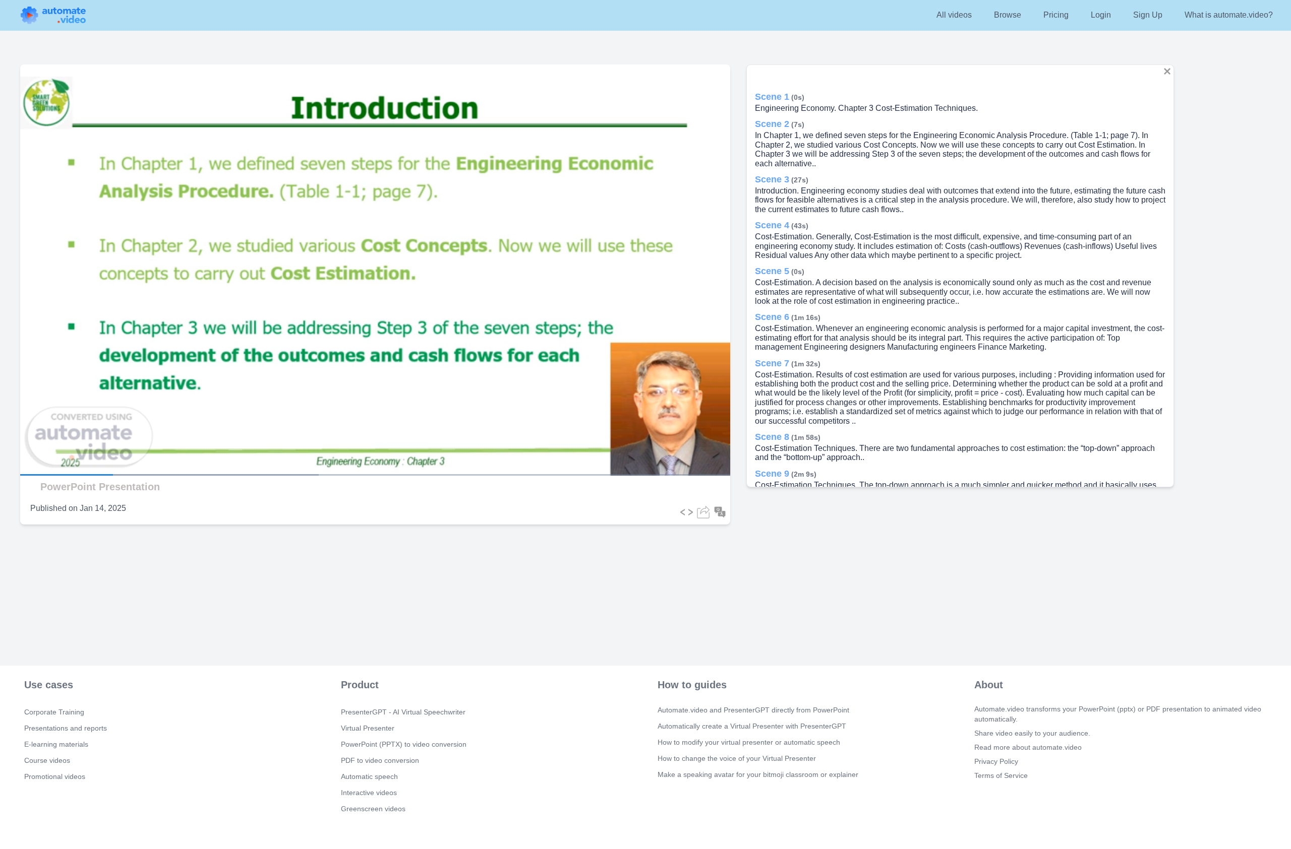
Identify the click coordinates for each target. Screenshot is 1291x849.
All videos (954, 15)
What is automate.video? (1229, 15)
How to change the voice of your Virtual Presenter (737, 758)
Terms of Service (1001, 775)
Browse (1007, 15)
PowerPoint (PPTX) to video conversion (403, 744)
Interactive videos (369, 793)
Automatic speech (369, 776)
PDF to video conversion (380, 760)
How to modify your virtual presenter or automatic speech (749, 742)
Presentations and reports (65, 728)
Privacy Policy (996, 761)
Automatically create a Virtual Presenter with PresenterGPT (752, 726)
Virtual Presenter (367, 728)
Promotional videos (54, 776)
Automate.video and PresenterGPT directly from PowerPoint (753, 710)
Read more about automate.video (1028, 747)
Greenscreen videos (373, 809)
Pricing (1056, 15)
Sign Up (1147, 15)
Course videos (47, 760)
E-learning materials (56, 744)
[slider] (55, 446)
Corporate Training (54, 712)
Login (1101, 15)
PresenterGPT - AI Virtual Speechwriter (403, 712)
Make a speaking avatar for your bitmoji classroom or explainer (758, 774)
